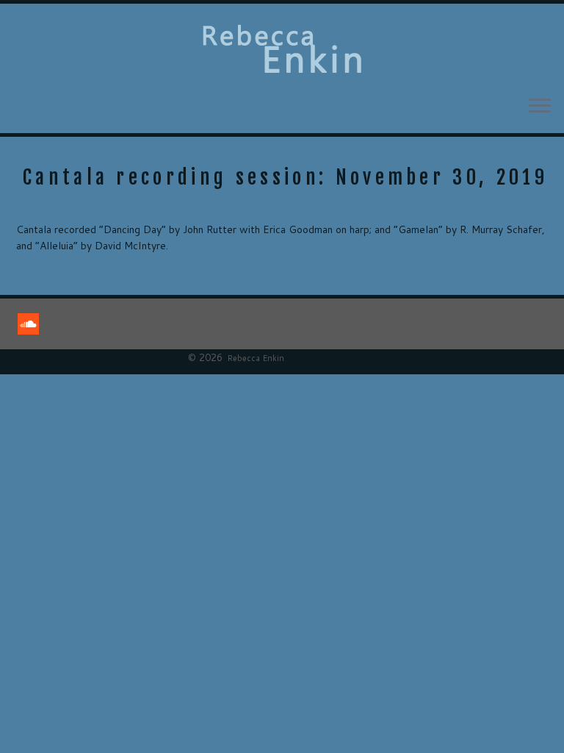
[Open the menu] (540, 107)
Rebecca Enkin (255, 358)
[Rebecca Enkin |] (282, 49)
